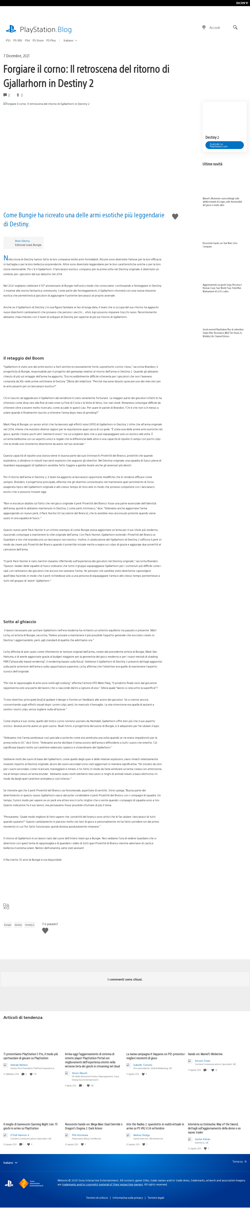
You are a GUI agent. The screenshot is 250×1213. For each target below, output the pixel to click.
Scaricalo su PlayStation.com (219, 145)
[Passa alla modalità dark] (204, 27)
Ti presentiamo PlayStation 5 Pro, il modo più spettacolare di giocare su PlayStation (30, 1056)
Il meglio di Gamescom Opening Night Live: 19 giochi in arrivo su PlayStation (30, 1126)
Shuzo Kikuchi (79, 1073)
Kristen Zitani (202, 1060)
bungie (7, 924)
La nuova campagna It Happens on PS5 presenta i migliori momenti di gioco (155, 1056)
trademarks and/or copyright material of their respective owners (102, 1184)
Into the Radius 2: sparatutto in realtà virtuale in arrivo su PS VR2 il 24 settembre (155, 1126)
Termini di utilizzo (97, 1197)
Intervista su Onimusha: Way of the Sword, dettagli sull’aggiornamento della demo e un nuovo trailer (214, 1128)
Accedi (215, 27)
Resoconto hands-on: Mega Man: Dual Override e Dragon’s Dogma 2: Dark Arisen (93, 1126)
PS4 (27, 40)
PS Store (38, 40)
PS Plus (51, 40)
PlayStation (46, 29)
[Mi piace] (31, 1074)
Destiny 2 (29, 924)
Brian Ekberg (22, 240)
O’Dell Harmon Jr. (20, 1135)
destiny (18, 924)
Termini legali (155, 1197)
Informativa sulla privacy (128, 1197)
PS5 (8, 40)
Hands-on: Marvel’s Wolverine (205, 1054)
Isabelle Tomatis (142, 1064)
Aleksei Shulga (141, 1135)
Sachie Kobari (202, 1139)
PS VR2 (17, 40)
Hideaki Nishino (19, 1064)
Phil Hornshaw (80, 1135)
